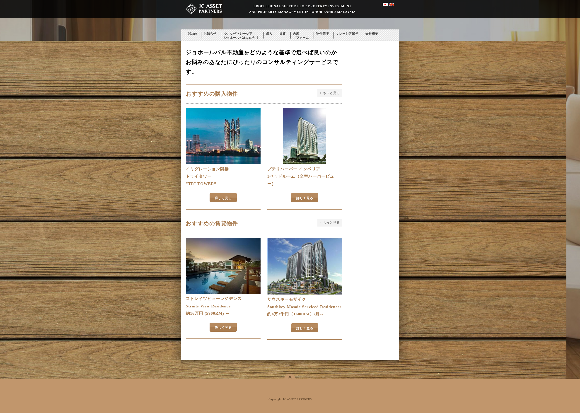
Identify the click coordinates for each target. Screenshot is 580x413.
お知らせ (210, 33)
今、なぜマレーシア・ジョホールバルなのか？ (241, 34)
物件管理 (322, 33)
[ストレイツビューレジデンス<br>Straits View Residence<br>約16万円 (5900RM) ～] (223, 293)
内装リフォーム (301, 34)
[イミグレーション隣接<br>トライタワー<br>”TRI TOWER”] (223, 163)
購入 (269, 33)
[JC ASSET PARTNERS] (204, 17)
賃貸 (282, 33)
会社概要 (371, 33)
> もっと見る (330, 93)
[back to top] (290, 376)
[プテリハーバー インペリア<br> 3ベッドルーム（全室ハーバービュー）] (304, 163)
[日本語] (385, 5)
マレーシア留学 (347, 33)
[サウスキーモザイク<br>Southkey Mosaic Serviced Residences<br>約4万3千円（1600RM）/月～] (304, 293)
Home (192, 33)
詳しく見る (223, 198)
